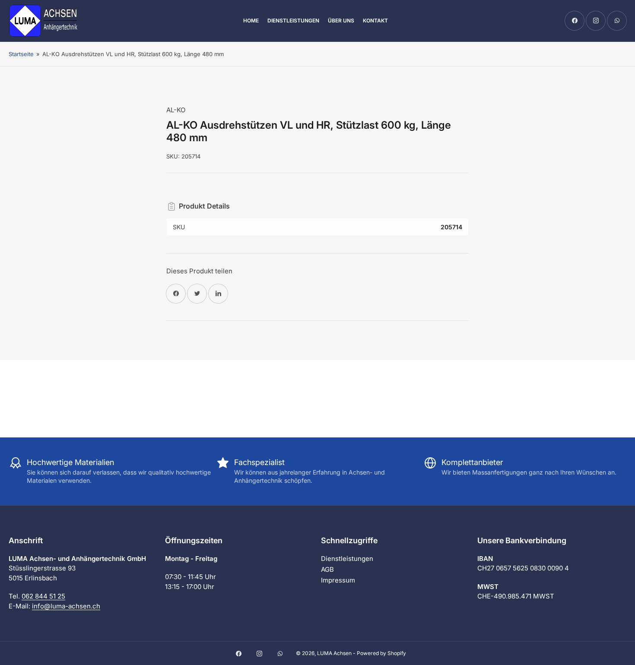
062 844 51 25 (43, 596)
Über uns (341, 20)
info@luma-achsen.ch (66, 606)
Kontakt (375, 20)
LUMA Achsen (334, 653)
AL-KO (175, 110)
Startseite (21, 54)
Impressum (338, 580)
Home (251, 20)
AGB (327, 569)
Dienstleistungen (293, 20)
